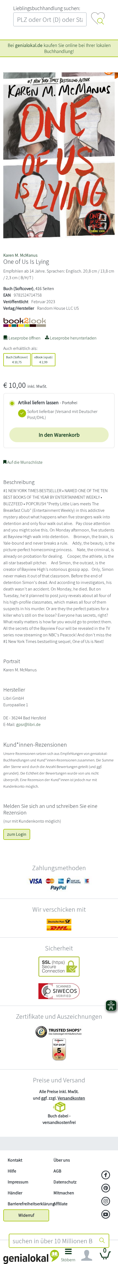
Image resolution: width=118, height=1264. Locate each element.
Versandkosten (71, 1098)
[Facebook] (106, 1175)
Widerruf (26, 1215)
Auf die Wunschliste (24, 462)
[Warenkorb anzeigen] (105, 1257)
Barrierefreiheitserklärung (28, 1204)
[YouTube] (106, 1215)
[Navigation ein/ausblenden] (86, 1255)
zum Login (16, 834)
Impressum (18, 1182)
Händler (15, 1193)
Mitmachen (64, 1193)
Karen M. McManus (20, 255)
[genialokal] (31, 1256)
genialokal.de (29, 45)
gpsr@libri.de (28, 724)
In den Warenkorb (59, 434)
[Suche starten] (102, 1240)
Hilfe (12, 1171)
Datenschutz (65, 1182)
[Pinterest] (106, 1188)
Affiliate (61, 1204)
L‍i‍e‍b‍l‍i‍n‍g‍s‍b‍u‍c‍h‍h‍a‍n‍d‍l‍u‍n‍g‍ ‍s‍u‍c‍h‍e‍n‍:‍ (46, 8)
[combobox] (52, 1240)
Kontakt (15, 1160)
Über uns (62, 1160)
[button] (68, 1256)
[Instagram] (106, 1201)
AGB (57, 1171)
